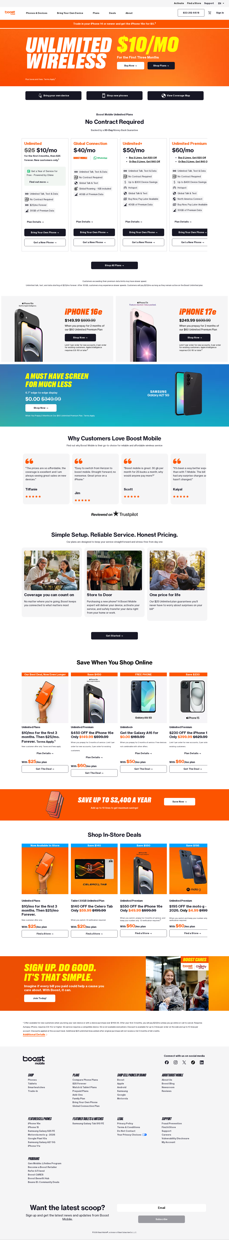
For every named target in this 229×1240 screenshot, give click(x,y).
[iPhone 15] (192, 699)
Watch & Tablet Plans (84, 1087)
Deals (112, 13)
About (129, 13)
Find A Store (169, 1127)
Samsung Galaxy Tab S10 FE (88, 1123)
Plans (96, 13)
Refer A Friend (36, 1171)
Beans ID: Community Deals (43, 1182)
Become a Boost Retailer (42, 1167)
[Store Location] (45, 870)
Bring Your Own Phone (85, 1102)
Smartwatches (36, 1087)
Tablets (32, 1083)
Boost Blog (168, 1083)
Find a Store (194, 3)
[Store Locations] (94, 870)
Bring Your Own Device (70, 13)
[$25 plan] (45, 699)
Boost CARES (35, 1174)
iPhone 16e (34, 1123)
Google (121, 1094)
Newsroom (168, 1087)
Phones (32, 1079)
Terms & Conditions (128, 1127)
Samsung (122, 1091)
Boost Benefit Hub (38, 1178)
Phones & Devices (36, 13)
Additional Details (34, 1034)
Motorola (122, 1098)
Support (209, 3)
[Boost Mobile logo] (10, 13)
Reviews (167, 1091)
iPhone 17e (34, 1146)
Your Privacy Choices (129, 1134)
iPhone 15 (33, 1127)
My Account (168, 1142)
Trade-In (33, 1091)
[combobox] (221, 3)
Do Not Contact (126, 1131)
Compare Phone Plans (85, 1079)
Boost (120, 1079)
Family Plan (78, 1098)
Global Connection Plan (86, 1106)
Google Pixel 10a (37, 1138)
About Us (167, 1079)
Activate (179, 3)
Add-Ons (77, 1094)
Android (121, 1087)
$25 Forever (79, 1083)
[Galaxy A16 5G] (143, 699)
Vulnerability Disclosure (175, 1138)
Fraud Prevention (172, 1123)
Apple (120, 1083)
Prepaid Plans (80, 1091)
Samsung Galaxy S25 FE (41, 1131)
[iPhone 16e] (94, 699)
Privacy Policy (125, 1123)
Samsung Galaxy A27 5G (41, 1142)
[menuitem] (36, 13)
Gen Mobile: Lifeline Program (44, 1163)
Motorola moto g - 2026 (41, 1134)
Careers (166, 1134)
